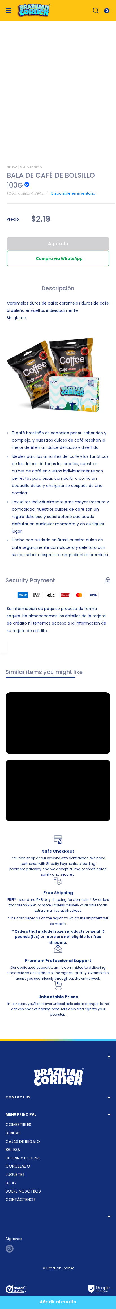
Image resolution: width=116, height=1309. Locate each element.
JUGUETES (15, 1174)
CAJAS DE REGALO (23, 1141)
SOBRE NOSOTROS (23, 1191)
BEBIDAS (13, 1133)
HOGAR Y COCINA (23, 1158)
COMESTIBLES (18, 1124)
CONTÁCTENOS (20, 1199)
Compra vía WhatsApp (59, 258)
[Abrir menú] (8, 10)
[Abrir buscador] (96, 11)
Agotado (58, 243)
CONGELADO (18, 1166)
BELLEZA (13, 1149)
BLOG (11, 1183)
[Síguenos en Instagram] (10, 1249)
